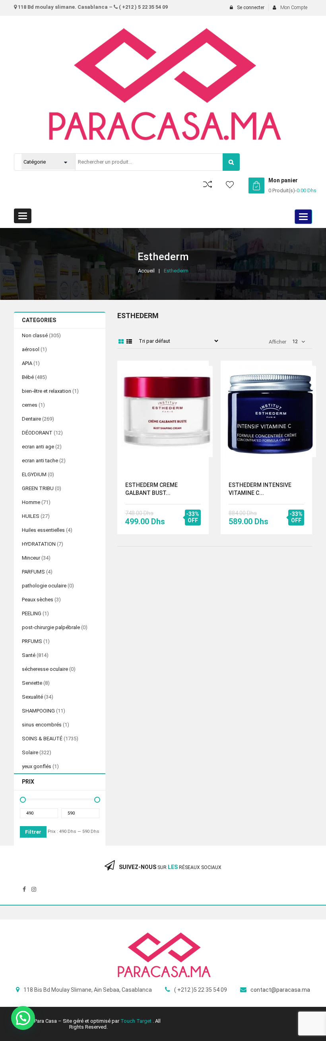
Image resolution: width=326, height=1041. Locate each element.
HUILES (30, 516)
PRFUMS (32, 641)
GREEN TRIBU (38, 488)
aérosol (30, 349)
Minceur (31, 558)
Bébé (28, 377)
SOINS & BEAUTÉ (42, 739)
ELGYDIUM (34, 474)
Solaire (30, 752)
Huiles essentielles (43, 530)
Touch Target (136, 1021)
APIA (27, 363)
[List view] (129, 342)
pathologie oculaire (44, 586)
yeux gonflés (36, 766)
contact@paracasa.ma (280, 990)
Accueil (146, 271)
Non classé (35, 335)
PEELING (31, 613)
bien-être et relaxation (46, 391)
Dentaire (31, 419)
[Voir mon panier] (256, 185)
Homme (31, 502)
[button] (23, 1018)
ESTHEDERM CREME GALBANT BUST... (151, 489)
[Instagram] (33, 889)
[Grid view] (121, 342)
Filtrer (33, 832)
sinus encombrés (42, 725)
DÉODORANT (37, 433)
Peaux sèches (37, 600)
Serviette (32, 683)
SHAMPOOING (38, 711)
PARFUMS (33, 572)
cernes (29, 405)
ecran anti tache (40, 461)
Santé (28, 655)
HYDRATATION (39, 544)
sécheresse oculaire (45, 669)
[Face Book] (24, 889)
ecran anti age (38, 447)
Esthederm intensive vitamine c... (260, 489)
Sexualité (32, 697)
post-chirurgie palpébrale (51, 627)
